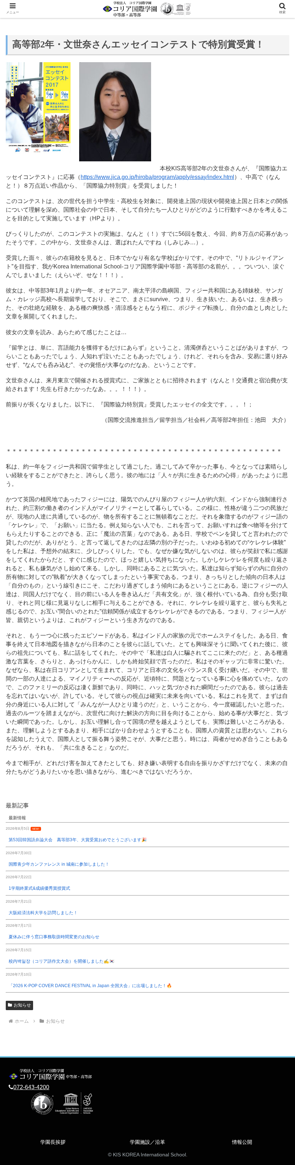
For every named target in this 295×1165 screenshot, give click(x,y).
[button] (273, 931)
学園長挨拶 (52, 1142)
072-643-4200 (31, 1087)
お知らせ (22, 1005)
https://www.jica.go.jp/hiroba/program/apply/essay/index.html (157, 177)
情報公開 (242, 1142)
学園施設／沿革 (147, 1142)
